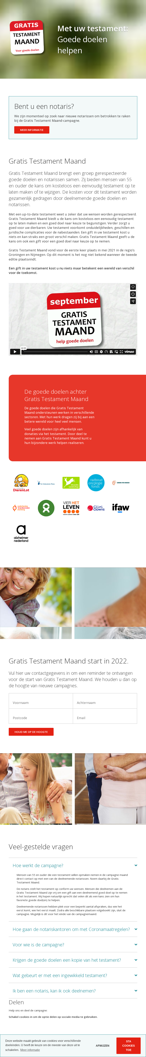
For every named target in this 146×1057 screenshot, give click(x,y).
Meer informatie (31, 130)
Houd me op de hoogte (31, 732)
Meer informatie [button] (30, 1049)
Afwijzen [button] (102, 1045)
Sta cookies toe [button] (128, 1045)
